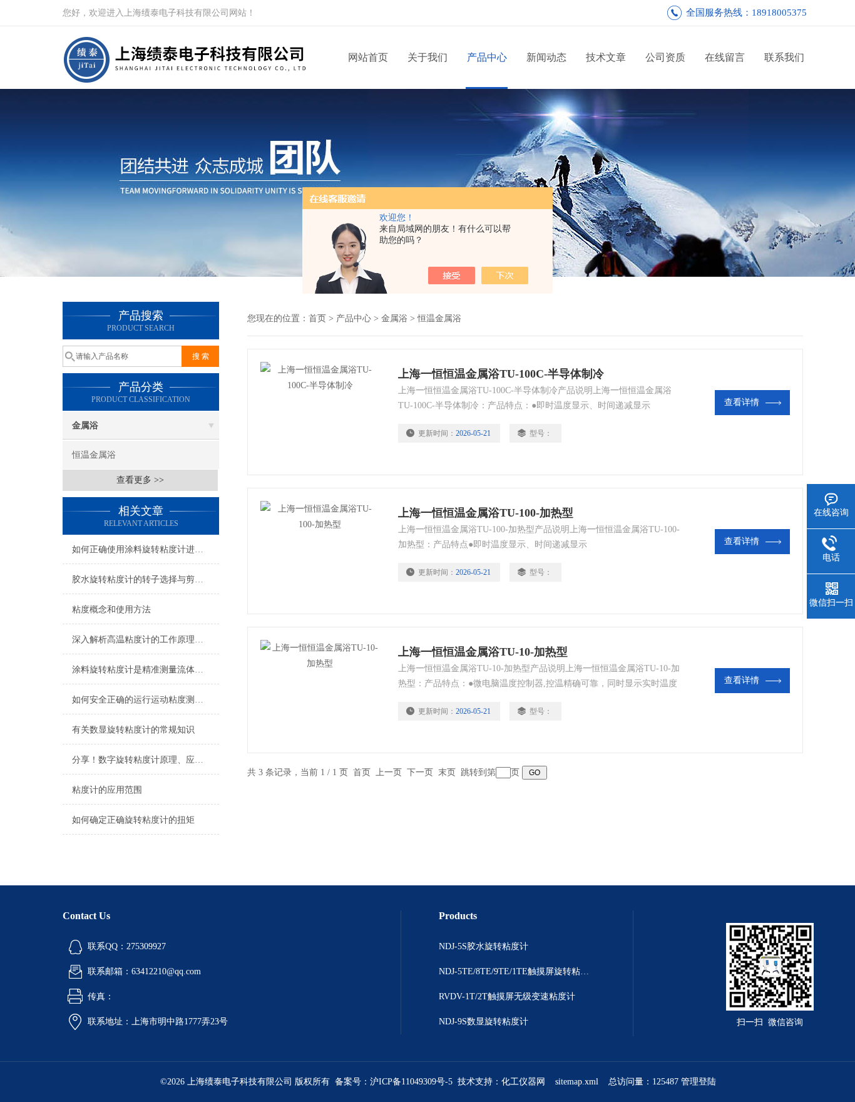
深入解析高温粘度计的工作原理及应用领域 (145, 639)
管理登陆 (698, 1081)
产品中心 (487, 57)
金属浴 (85, 425)
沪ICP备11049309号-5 (411, 1081)
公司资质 (665, 57)
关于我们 (427, 57)
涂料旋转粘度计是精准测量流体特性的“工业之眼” (145, 669)
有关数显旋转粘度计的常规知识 (133, 729)
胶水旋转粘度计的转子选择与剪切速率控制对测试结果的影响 (145, 579)
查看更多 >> (140, 480)
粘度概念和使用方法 (111, 609)
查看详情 (741, 402)
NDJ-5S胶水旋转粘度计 (483, 946)
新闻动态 (546, 57)
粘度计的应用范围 (107, 790)
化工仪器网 (523, 1081)
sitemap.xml (576, 1081)
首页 (317, 318)
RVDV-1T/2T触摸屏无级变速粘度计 (507, 996)
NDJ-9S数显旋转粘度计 (483, 1021)
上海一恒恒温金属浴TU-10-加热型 (483, 652)
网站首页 (368, 57)
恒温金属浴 (94, 455)
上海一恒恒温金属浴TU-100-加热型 (485, 513)
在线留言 (725, 57)
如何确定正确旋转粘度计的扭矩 (133, 820)
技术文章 (606, 57)
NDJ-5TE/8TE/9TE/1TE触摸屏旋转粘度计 (517, 971)
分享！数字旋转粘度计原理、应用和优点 (145, 760)
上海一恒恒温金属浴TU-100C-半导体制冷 (501, 374)
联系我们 (784, 57)
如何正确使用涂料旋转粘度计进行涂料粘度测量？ (145, 549)
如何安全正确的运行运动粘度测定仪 (142, 699)
